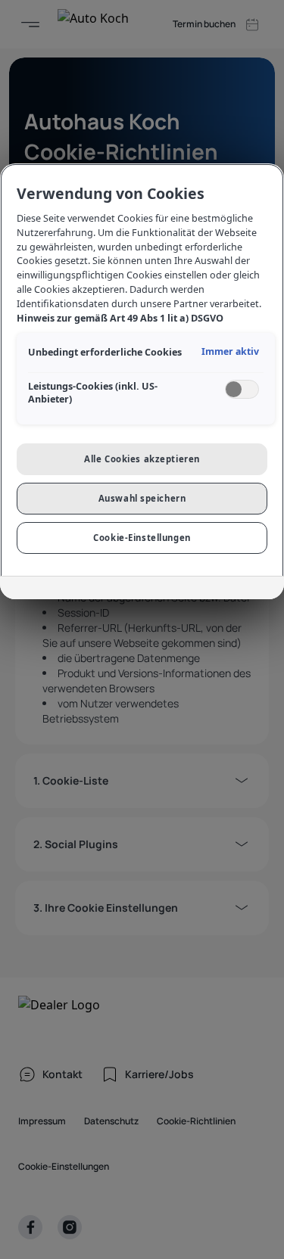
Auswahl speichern (142, 498)
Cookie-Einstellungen (141, 537)
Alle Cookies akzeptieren (142, 459)
